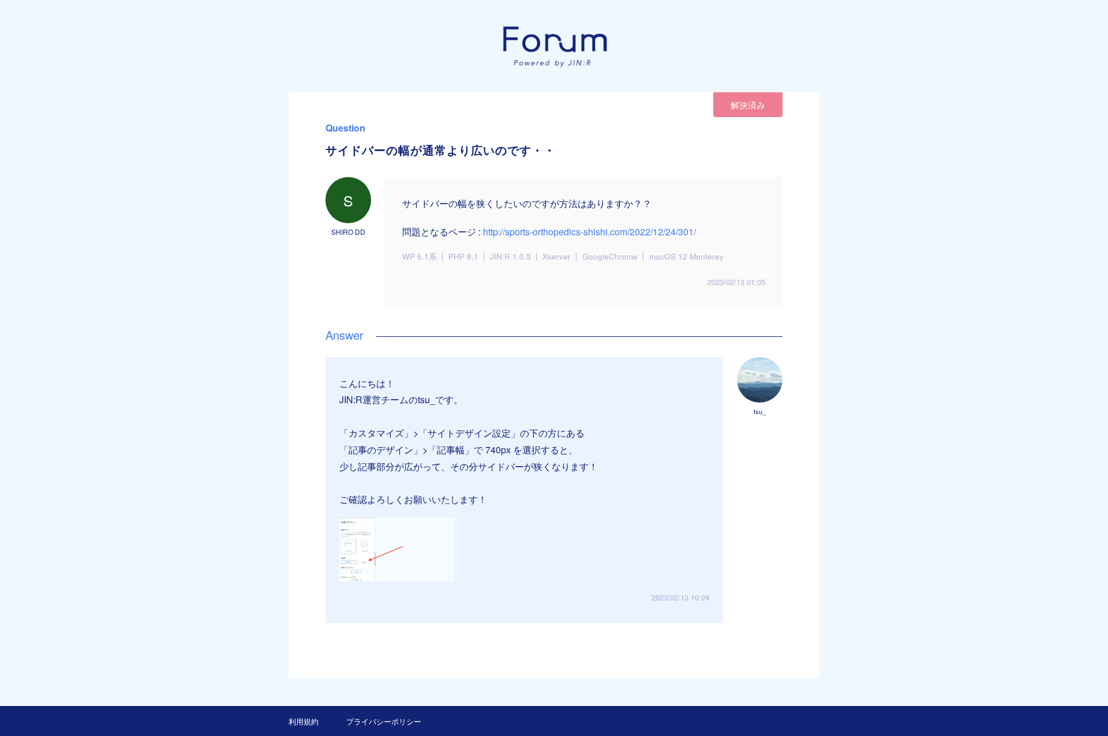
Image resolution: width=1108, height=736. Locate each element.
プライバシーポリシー (383, 721)
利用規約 (304, 721)
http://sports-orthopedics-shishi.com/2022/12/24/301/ (589, 231)
